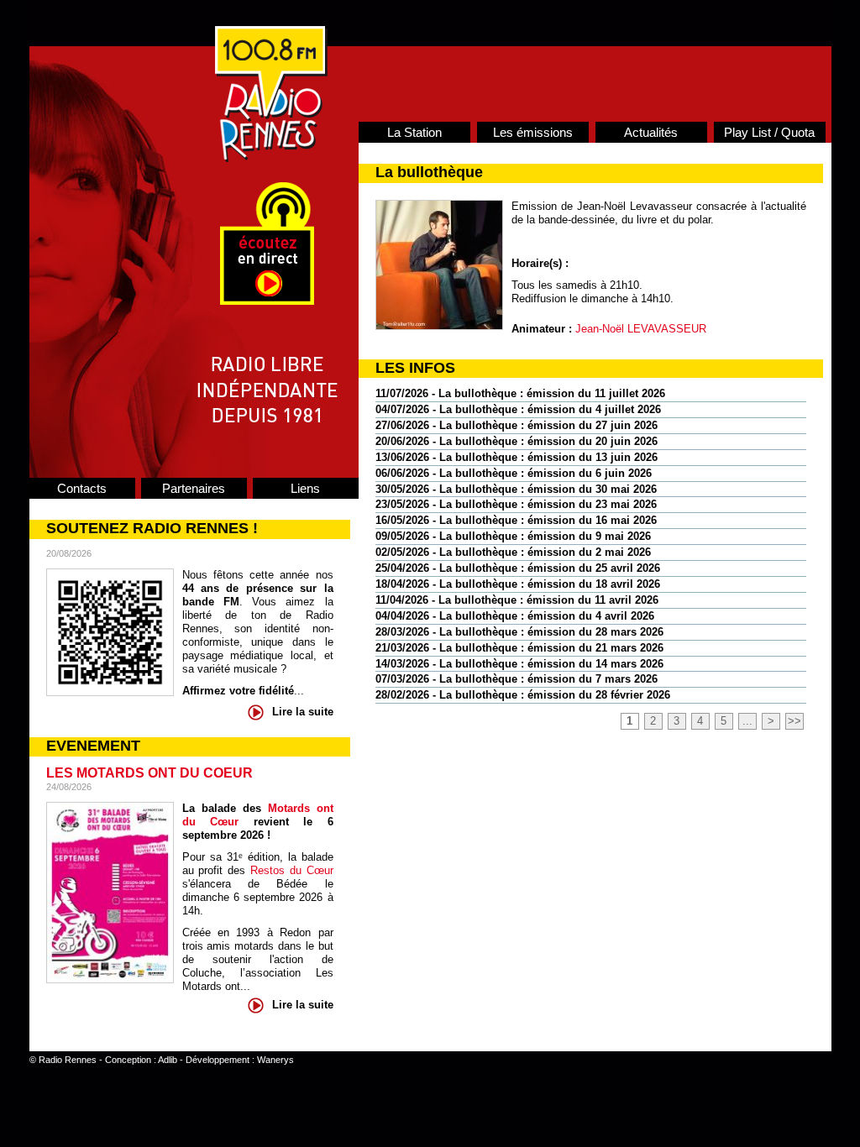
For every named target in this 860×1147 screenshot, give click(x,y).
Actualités (651, 132)
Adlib (167, 1060)
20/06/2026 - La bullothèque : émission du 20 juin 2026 (516, 441)
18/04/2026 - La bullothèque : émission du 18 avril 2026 (517, 584)
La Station (414, 132)
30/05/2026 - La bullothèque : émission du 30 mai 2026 (516, 489)
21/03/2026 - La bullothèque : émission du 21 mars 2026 (519, 648)
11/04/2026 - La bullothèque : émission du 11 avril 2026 (516, 600)
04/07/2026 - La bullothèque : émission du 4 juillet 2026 (518, 409)
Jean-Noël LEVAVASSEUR (640, 328)
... (747, 721)
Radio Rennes (68, 1060)
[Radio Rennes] (271, 158)
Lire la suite (302, 711)
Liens (305, 488)
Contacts (82, 488)
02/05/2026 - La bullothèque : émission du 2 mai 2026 (513, 552)
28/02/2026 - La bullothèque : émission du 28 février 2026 (522, 695)
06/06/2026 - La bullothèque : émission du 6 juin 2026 (513, 473)
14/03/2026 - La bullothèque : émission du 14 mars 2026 (519, 663)
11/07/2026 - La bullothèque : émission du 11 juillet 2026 (520, 393)
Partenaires (193, 488)
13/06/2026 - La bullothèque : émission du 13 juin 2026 (516, 457)
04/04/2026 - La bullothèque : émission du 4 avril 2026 (514, 616)
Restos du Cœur (291, 870)
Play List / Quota (769, 132)
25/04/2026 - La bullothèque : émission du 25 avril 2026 (517, 568)
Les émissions (533, 132)
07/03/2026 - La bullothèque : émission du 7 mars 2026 (516, 679)
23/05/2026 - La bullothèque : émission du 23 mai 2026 (516, 504)
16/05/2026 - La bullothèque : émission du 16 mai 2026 (516, 520)
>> (794, 721)
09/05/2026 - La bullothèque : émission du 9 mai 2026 (513, 536)
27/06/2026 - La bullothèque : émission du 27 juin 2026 (516, 425)
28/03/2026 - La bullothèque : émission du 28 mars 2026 (519, 632)
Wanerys (275, 1060)
